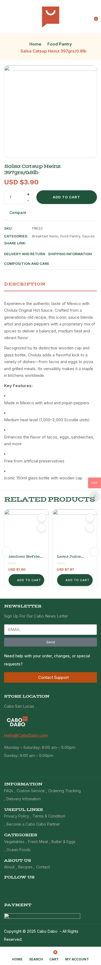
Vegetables (14, 841)
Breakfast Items (45, 236)
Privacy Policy (16, 816)
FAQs (8, 790)
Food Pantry (59, 44)
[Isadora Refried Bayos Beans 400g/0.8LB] (26, 531)
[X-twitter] (85, 887)
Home (35, 44)
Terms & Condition (49, 816)
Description (25, 284)
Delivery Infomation (23, 798)
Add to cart (66, 197)
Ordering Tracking (64, 790)
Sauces (88, 236)
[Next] (94, 551)
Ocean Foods (18, 849)
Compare (17, 212)
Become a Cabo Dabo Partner (33, 824)
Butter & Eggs (63, 841)
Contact (43, 867)
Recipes (25, 867)
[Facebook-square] (76, 887)
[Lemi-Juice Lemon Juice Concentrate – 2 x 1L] (75, 531)
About (9, 867)
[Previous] (7, 551)
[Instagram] (94, 887)
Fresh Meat (38, 841)
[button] (93, 16)
